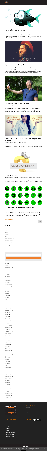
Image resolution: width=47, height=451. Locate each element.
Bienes (21, 142)
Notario (30, 32)
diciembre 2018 (8, 284)
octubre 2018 (7, 288)
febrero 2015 (7, 367)
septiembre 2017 (8, 310)
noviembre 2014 (8, 372)
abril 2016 (7, 340)
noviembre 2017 (8, 306)
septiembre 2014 (8, 376)
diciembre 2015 (8, 348)
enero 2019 (7, 282)
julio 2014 (7, 380)
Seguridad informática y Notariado (17, 65)
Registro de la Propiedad (9, 238)
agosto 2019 (7, 269)
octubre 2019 (7, 265)
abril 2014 (7, 386)
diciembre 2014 (8, 371)
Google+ (27, 424)
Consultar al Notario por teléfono (17, 104)
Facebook (28, 421)
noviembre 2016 (8, 327)
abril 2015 (7, 363)
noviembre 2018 (8, 286)
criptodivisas (22, 209)
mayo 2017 (7, 316)
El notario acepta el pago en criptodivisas (19, 208)
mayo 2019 (7, 274)
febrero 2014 (7, 389)
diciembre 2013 (8, 393)
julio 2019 (7, 271)
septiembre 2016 (8, 331)
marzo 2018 (7, 299)
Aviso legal (28, 407)
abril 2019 (7, 276)
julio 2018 (7, 291)
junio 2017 (7, 314)
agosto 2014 (7, 378)
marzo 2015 (7, 365)
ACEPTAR (23, 450)
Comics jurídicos (8, 245)
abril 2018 (7, 297)
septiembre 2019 (8, 267)
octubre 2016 (7, 329)
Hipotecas (7, 234)
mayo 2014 (7, 384)
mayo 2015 (7, 361)
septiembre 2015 (8, 354)
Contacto (27, 412)
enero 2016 (7, 346)
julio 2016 (7, 335)
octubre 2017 (7, 308)
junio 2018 (7, 293)
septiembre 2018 (8, 289)
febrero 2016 (7, 344)
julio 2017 (7, 312)
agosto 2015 (7, 355)
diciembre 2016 (8, 325)
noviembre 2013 (8, 395)
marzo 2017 (7, 320)
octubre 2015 (7, 352)
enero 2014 (7, 391)
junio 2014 (7, 382)
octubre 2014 (7, 374)
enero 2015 (7, 369)
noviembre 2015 (8, 350)
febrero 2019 (7, 280)
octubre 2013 (7, 397)
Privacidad (28, 409)
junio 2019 (7, 272)
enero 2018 (7, 303)
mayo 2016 (7, 338)
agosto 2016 (7, 333)
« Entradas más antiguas (9, 219)
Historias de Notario (25, 32)
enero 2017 (7, 323)
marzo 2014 (7, 388)
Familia (6, 230)
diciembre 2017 (8, 305)
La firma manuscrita (12, 175)
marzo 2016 (7, 342)
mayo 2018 (7, 295)
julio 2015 (7, 357)
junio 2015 (7, 359)
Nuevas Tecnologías (28, 67)
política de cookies (29, 449)
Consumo (7, 228)
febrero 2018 (7, 301)
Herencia (6, 232)
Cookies (27, 411)
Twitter (27, 423)
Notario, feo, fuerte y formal (15, 30)
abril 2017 (7, 318)
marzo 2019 (7, 278)
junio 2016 (7, 337)
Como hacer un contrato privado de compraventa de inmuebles (23, 139)
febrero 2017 (7, 321)
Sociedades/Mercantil (9, 240)
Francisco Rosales (9, 32)
